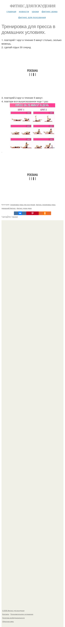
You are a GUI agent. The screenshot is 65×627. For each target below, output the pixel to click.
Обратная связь (8, 621)
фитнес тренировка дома (45, 204)
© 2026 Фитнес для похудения (13, 610)
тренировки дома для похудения (22, 204)
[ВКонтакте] (20, 213)
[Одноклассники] (45, 213)
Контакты (5, 614)
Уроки (35, 11)
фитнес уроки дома (24, 208)
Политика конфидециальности (13, 618)
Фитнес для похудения (32, 5)
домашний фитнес (9, 208)
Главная (11, 11)
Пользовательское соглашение (21, 614)
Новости (24, 11)
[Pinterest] (32, 213)
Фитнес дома (49, 11)
